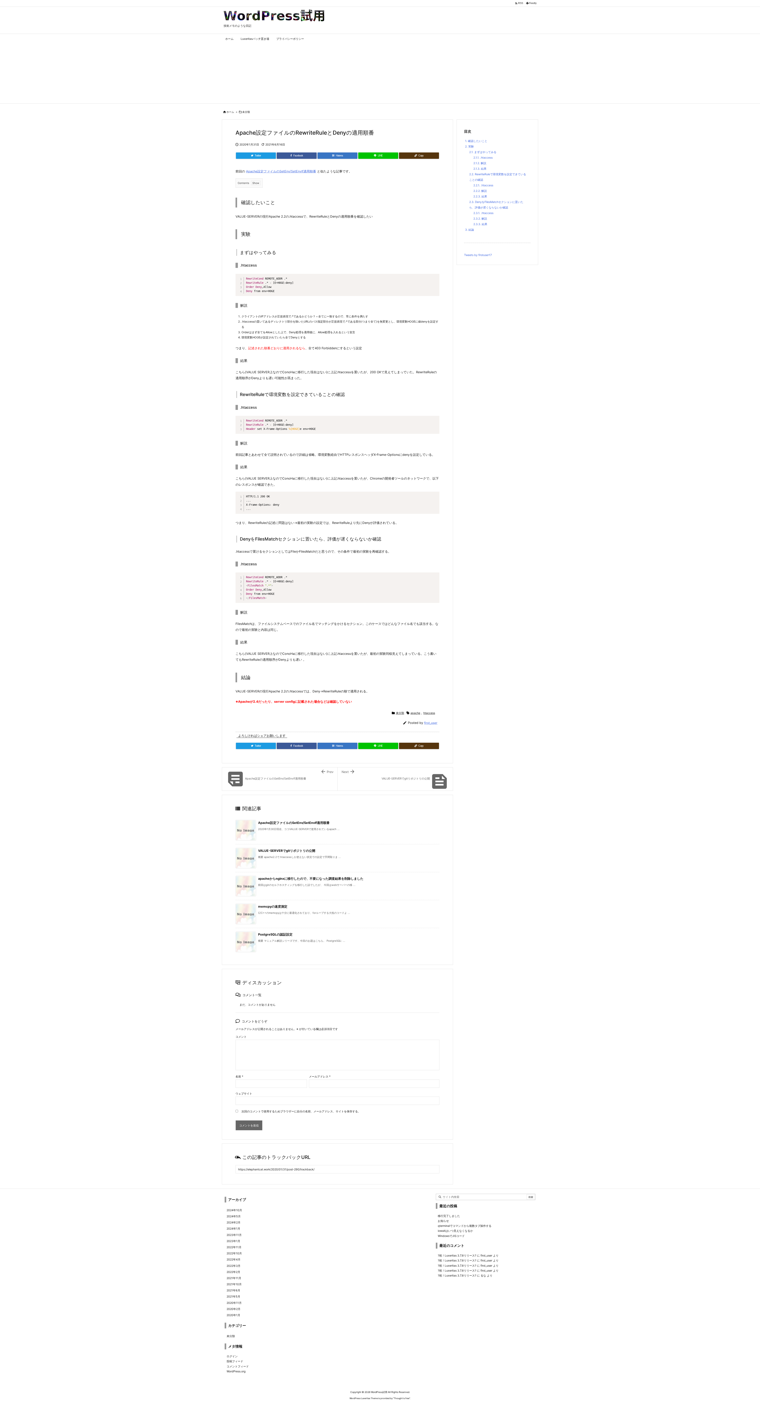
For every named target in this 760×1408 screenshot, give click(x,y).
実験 (469, 146)
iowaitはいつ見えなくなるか (455, 1230)
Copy (434, 277)
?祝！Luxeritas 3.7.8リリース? (457, 1255)
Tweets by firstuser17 (478, 255)
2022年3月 (233, 1265)
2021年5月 (233, 1296)
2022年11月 (234, 1247)
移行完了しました (449, 1216)
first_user (430, 723)
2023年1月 (233, 1241)
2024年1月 (233, 1228)
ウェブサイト (244, 1093)
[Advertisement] (380, 73)
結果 (479, 168)
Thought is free (401, 1398)
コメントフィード (238, 1366)
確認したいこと (476, 141)
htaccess (429, 713)
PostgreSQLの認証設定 (275, 934)
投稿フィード (235, 1361)
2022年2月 (233, 1272)
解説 (479, 163)
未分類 (246, 111)
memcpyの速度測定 (272, 906)
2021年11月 (234, 1278)
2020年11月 (234, 1302)
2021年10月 (234, 1284)
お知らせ (443, 1220)
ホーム (230, 111)
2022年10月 (234, 1253)
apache (415, 713)
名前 (239, 1076)
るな (483, 1275)
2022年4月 (233, 1259)
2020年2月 (233, 1309)
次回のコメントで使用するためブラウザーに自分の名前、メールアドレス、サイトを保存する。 (301, 1111)
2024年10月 (234, 1210)
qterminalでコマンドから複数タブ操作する (464, 1225)
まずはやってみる (482, 152)
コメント (241, 1036)
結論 (469, 229)
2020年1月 (233, 1315)
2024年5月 (234, 1216)
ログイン (232, 1356)
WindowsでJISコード (451, 1236)
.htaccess (483, 157)
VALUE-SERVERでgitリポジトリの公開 (286, 851)
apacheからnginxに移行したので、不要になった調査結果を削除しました (310, 879)
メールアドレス (320, 1076)
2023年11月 (234, 1235)
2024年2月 (233, 1222)
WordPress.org (236, 1371)
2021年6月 (233, 1290)
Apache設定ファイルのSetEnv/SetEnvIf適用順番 (281, 171)
